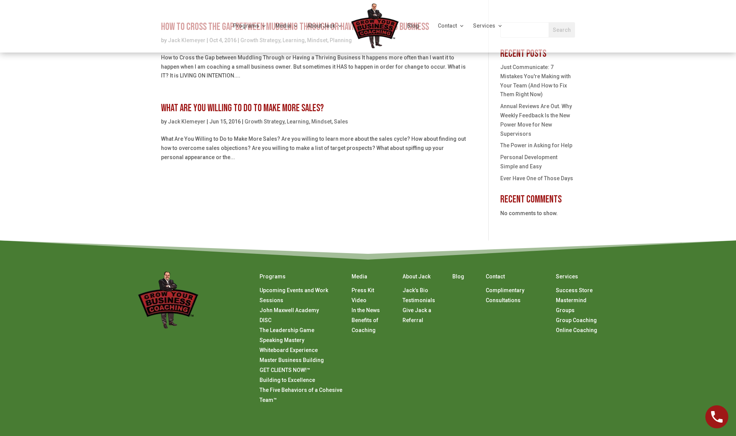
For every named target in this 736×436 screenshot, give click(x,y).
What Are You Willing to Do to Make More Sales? (242, 108)
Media (283, 26)
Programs (246, 26)
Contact (447, 26)
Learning (298, 121)
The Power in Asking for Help (536, 145)
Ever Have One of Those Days (536, 178)
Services (484, 26)
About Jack (321, 26)
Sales (341, 121)
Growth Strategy (264, 121)
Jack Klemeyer (186, 121)
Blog (413, 26)
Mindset (321, 121)
